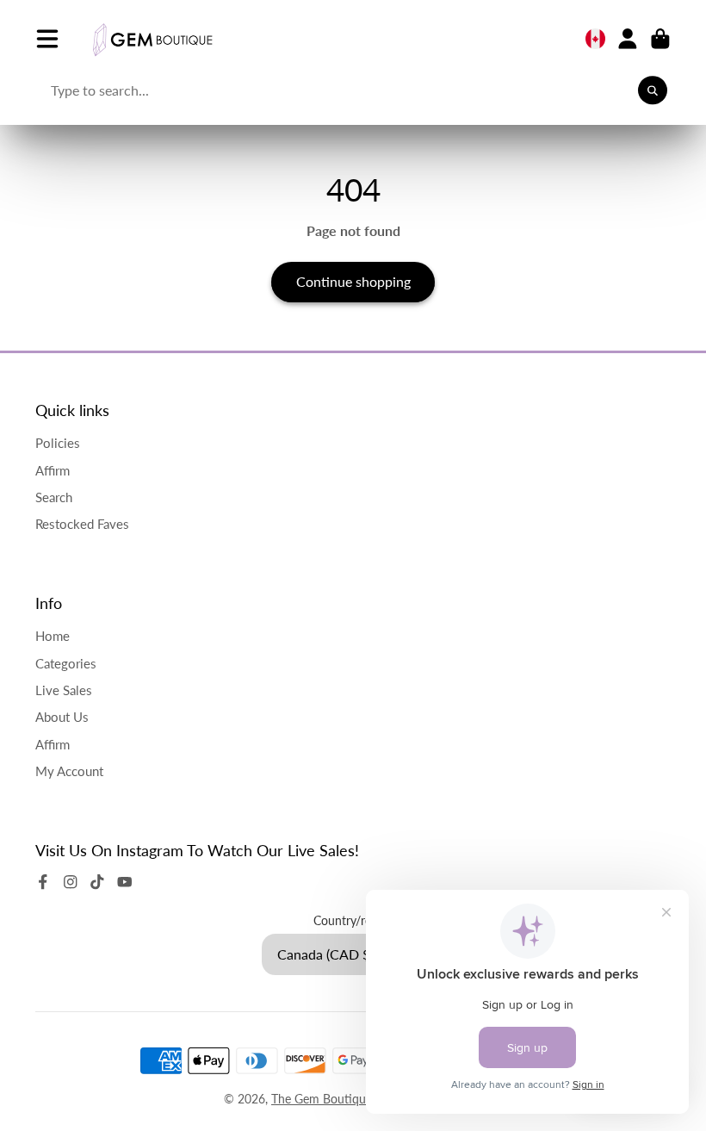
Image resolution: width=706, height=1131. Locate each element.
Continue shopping (353, 281)
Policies (57, 443)
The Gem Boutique (321, 1098)
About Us (62, 716)
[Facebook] (43, 882)
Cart (660, 38)
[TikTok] (97, 882)
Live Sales (63, 690)
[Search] (652, 90)
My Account (69, 771)
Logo (152, 39)
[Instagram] (70, 882)
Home (52, 635)
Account (627, 38)
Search (53, 497)
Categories (65, 663)
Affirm (52, 470)
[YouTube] (125, 882)
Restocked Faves (82, 523)
